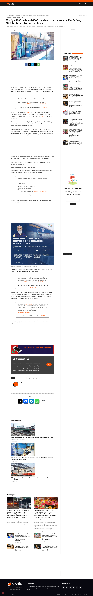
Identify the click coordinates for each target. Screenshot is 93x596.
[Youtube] (86, 1)
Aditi (8, 519)
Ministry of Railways (30, 378)
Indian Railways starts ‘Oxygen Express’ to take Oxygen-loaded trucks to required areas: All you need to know (32, 438)
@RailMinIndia (25, 282)
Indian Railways (23, 378)
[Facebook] (78, 1)
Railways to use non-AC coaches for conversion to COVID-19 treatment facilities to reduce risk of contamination (32, 458)
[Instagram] (80, 1)
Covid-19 (17, 378)
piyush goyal (38, 378)
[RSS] (81, 1)
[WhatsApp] (85, 1)
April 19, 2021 (41, 195)
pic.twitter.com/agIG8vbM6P (36, 282)
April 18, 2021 (41, 316)
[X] (83, 1)
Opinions (35, 508)
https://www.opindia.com (25, 383)
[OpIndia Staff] (16, 385)
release (28, 112)
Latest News (67, 53)
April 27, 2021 (43, 107)
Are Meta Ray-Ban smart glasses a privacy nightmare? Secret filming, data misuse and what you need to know (23, 547)
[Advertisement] (40, 562)
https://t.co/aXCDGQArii (26, 103)
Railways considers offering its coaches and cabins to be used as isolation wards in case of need (32, 478)
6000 (42, 116)
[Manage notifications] (3, 593)
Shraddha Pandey (37, 519)
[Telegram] (32, 64)
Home (7, 15)
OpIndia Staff (51, 30)
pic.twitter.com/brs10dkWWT (41, 191)
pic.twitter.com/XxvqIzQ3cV (39, 103)
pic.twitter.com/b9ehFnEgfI (24, 312)
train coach (44, 378)
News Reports (11, 15)
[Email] (35, 64)
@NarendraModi (29, 304)
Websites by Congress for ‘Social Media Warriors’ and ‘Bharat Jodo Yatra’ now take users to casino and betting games (50, 547)
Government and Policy (11, 17)
